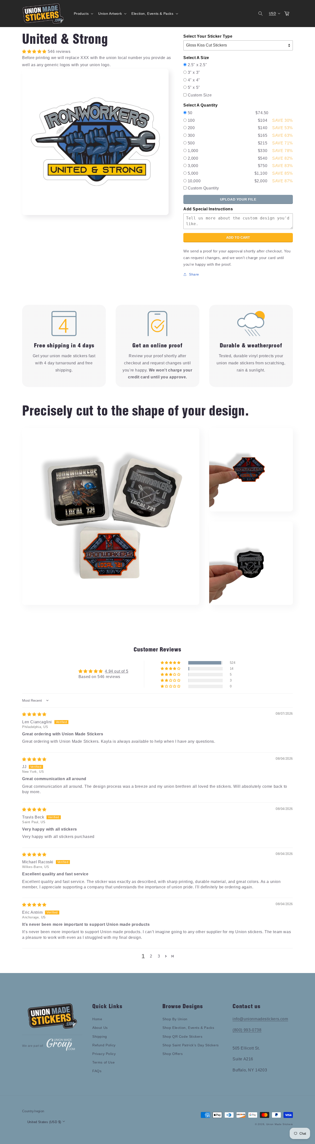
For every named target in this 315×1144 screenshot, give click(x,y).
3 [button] (159, 956)
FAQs (96, 1071)
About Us (100, 1028)
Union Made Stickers (279, 1124)
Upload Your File (238, 199)
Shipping (99, 1036)
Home (97, 1019)
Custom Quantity (203, 188)
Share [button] (194, 274)
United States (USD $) (44, 1122)
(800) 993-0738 (247, 1030)
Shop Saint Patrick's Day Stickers (190, 1045)
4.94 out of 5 (116, 671)
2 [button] (151, 956)
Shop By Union (175, 1019)
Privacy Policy (104, 1054)
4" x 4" (194, 80)
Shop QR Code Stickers (182, 1036)
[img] (34, 714)
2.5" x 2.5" (197, 65)
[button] (83, 13)
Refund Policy (104, 1045)
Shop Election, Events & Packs (188, 1028)
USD (272, 13)
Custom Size (200, 95)
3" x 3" (194, 72)
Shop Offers (172, 1054)
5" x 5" (194, 87)
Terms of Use (103, 1062)
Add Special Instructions (208, 209)
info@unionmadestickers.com (260, 1019)
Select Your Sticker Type (207, 36)
